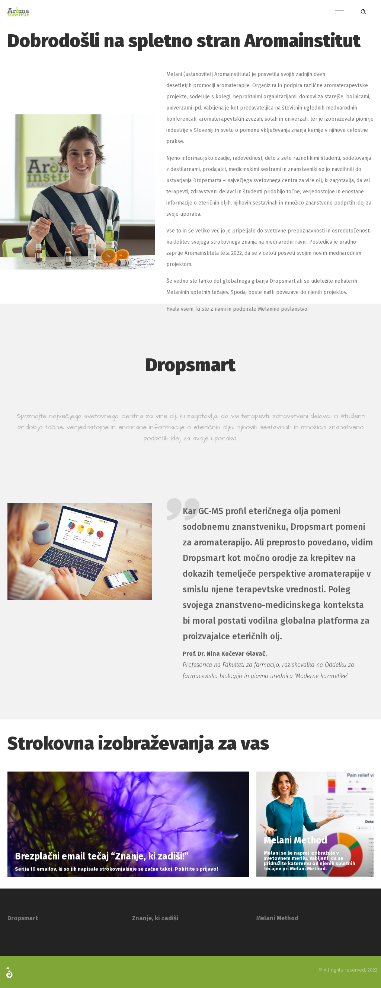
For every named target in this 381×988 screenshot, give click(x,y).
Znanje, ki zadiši (155, 918)
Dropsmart (22, 918)
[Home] (18, 15)
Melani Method (277, 918)
